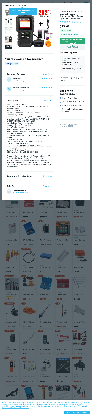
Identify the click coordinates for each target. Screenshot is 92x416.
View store (47, 186)
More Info (85, 413)
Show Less (48, 100)
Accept (68, 413)
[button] (87, 5)
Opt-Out (76, 413)
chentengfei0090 (19, 190)
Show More (47, 74)
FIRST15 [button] (72, 43)
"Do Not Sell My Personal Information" (15, 408)
